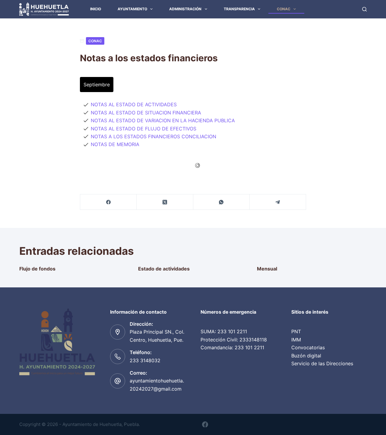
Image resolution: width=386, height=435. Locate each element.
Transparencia (239, 9)
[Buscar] (364, 9)
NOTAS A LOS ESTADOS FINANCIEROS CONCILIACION (153, 136)
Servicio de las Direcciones (322, 363)
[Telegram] (278, 202)
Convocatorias (308, 347)
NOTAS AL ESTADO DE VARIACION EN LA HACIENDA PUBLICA (163, 120)
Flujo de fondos (37, 269)
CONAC (283, 9)
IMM (296, 340)
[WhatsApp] (221, 202)
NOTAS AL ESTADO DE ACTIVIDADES (134, 104)
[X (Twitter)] (165, 202)
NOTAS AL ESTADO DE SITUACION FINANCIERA (146, 113)
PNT (296, 331)
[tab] (96, 84)
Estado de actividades (164, 269)
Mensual (267, 269)
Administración (185, 9)
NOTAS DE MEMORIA (115, 144)
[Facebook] (108, 202)
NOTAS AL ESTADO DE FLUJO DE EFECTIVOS (143, 129)
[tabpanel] (193, 124)
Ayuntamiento (132, 9)
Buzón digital (306, 356)
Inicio (95, 9)
